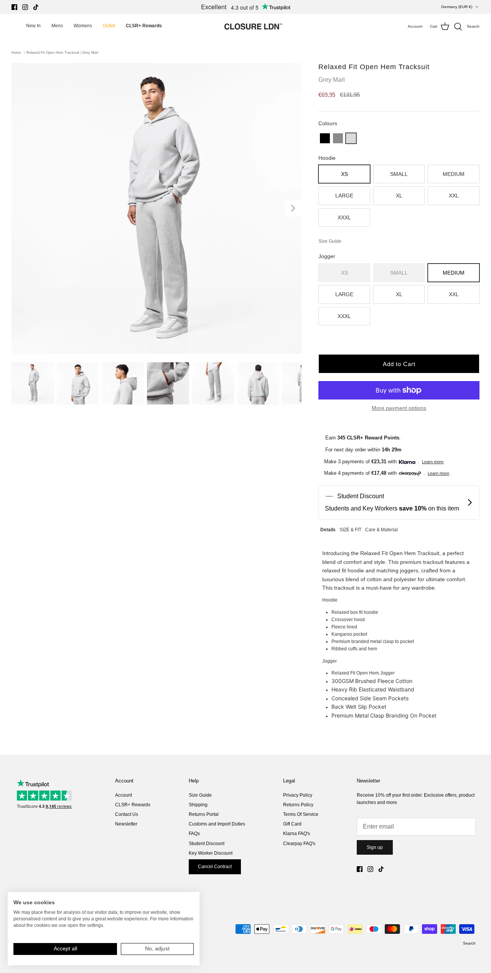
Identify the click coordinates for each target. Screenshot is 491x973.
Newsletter (126, 824)
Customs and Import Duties (217, 824)
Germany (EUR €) (456, 7)
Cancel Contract (215, 866)
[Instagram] (25, 7)
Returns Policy (298, 804)
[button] (325, 138)
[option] (157, 208)
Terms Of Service (300, 814)
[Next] (293, 208)
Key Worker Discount (210, 853)
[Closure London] (253, 26)
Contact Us (126, 814)
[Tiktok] (36, 7)
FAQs (194, 833)
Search (469, 943)
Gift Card (292, 824)
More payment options (399, 408)
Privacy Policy (297, 795)
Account (123, 795)
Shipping (198, 804)
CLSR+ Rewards (132, 804)
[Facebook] (14, 7)
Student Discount (206, 843)
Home (16, 53)
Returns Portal (204, 814)
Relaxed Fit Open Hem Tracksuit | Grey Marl (62, 53)
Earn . (363, 438)
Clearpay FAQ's (299, 843)
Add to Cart (399, 364)
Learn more (432, 461)
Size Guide (200, 795)
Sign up (375, 847)
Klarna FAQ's (296, 833)
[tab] (328, 529)
